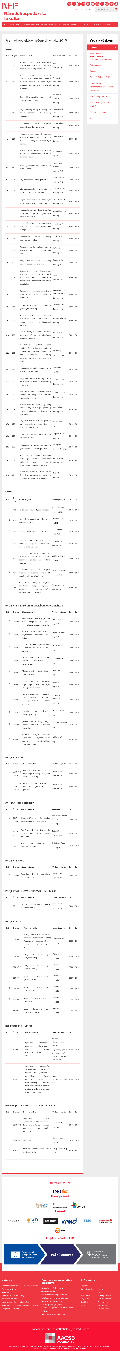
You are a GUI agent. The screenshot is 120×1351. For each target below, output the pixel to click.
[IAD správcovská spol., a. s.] (32, 1220)
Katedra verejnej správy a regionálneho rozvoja (20, 1305)
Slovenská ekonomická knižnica (53, 1314)
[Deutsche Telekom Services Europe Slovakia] (60, 1205)
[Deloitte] (50, 1220)
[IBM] (87, 1220)
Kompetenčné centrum (10, 1308)
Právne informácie (105, 1299)
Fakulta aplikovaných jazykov (52, 1304)
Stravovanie (85, 1295)
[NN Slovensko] (60, 1230)
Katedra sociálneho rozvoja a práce (15, 1302)
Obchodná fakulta (48, 1291)
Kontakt (101, 1289)
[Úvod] (5, 24)
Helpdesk (84, 1285)
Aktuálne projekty (96, 53)
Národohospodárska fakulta (52, 1288)
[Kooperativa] (105, 1220)
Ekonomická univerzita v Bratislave (57, 1281)
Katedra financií (7, 1292)
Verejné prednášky (98, 112)
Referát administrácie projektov (101, 59)
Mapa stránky (103, 1308)
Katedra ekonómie (9, 1289)
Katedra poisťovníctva (10, 1299)
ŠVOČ (92, 118)
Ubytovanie (85, 1299)
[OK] (116, 9)
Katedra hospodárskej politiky (13, 1295)
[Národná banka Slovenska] (41, 1205)
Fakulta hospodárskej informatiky (54, 1295)
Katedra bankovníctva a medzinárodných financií (20, 1285)
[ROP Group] (78, 1205)
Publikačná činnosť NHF (100, 77)
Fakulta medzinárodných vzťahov (53, 1301)
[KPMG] (69, 1220)
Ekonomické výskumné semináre (99, 104)
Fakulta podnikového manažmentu (54, 1298)
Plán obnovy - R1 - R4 (99, 96)
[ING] (60, 1191)
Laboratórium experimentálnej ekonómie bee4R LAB (101, 87)
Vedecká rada (95, 65)
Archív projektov (96, 56)
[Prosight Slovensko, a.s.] (14, 1220)
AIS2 (100, 1285)
